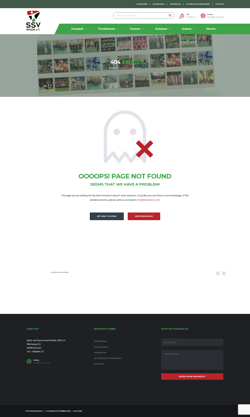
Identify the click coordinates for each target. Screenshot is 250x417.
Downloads (158, 4)
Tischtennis (106, 28)
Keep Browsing (144, 216)
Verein (211, 28)
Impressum (175, 4)
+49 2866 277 (191, 17)
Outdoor (161, 28)
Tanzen (134, 28)
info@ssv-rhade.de (215, 17)
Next (224, 273)
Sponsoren (141, 4)
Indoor (187, 28)
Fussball (77, 28)
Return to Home (106, 216)
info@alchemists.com (148, 200)
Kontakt (220, 4)
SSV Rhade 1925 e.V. (34, 411)
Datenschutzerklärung (198, 4)
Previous (218, 273)
